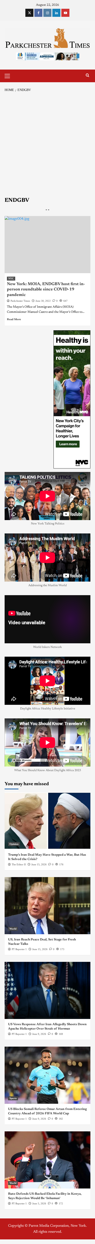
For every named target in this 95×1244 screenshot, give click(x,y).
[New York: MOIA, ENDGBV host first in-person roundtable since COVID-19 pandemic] (47, 244)
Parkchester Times (20, 300)
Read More (14, 319)
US (11, 1013)
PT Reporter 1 (19, 949)
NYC (11, 278)
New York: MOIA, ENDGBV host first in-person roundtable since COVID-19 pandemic (46, 289)
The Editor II (19, 864)
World (12, 928)
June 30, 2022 (43, 300)
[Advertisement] (47, 144)
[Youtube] (65, 13)
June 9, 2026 (39, 1034)
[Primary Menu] (9, 75)
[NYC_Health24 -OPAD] (71, 399)
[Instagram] (47, 13)
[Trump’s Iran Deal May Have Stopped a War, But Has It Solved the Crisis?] (47, 820)
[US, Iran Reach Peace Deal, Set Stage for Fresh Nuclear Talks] (47, 905)
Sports (13, 1098)
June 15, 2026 (39, 864)
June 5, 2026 (39, 1203)
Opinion (13, 844)
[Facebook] (38, 13)
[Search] (87, 75)
